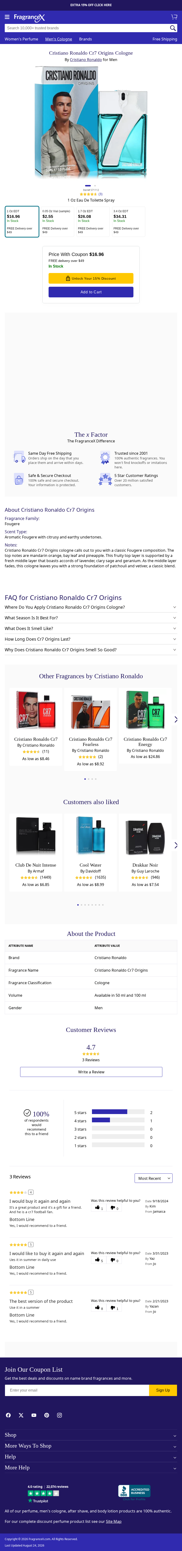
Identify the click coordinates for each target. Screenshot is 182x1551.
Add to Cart (91, 292)
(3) (101, 194)
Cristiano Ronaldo (86, 59)
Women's (21, 39)
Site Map (114, 1521)
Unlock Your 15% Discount (94, 278)
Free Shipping (165, 39)
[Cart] (175, 17)
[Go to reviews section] (88, 194)
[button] (22, 222)
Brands (85, 39)
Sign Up (163, 1390)
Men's (58, 39)
